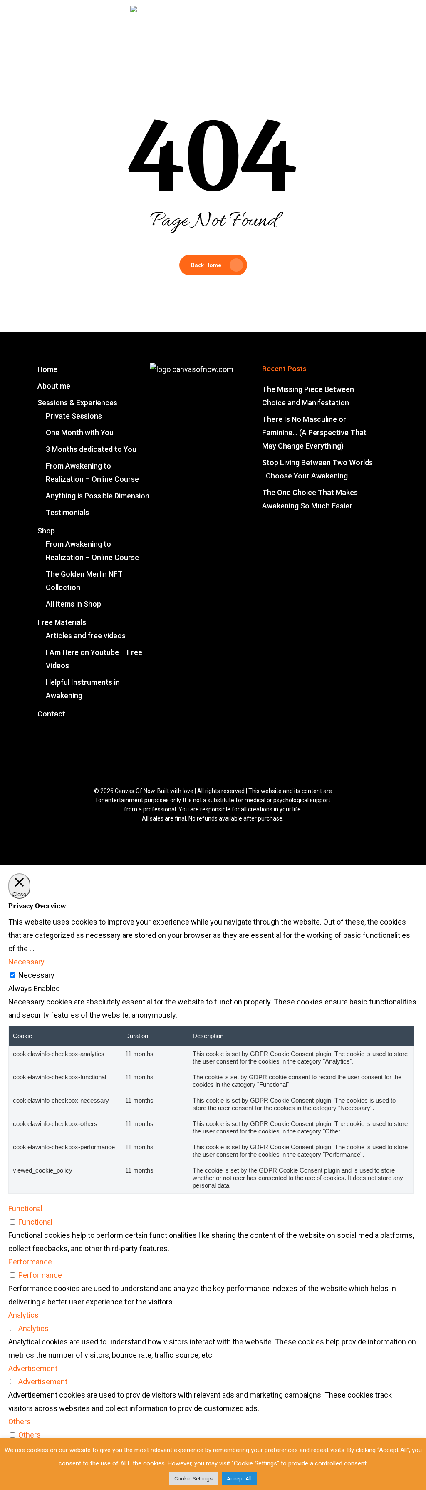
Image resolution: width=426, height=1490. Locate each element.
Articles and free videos (86, 635)
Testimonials (67, 512)
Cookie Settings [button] (193, 1478)
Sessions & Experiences (77, 402)
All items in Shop (73, 604)
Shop (46, 530)
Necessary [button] (26, 961)
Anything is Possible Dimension (97, 495)
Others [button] (19, 1421)
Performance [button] (30, 1261)
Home (47, 369)
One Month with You (80, 432)
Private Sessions (74, 416)
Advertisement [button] (32, 1368)
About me (53, 386)
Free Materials (61, 622)
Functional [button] (25, 1208)
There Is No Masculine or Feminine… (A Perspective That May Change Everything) (314, 432)
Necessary (36, 975)
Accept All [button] (239, 1478)
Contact (51, 713)
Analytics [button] (23, 1315)
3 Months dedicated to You (91, 449)
